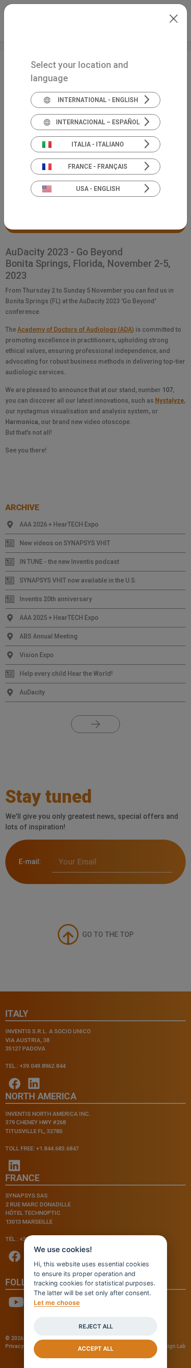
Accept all (95, 1348)
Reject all (96, 1326)
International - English (98, 99)
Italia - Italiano (98, 144)
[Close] (173, 18)
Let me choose (57, 1302)
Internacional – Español (98, 122)
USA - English (98, 188)
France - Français (97, 166)
